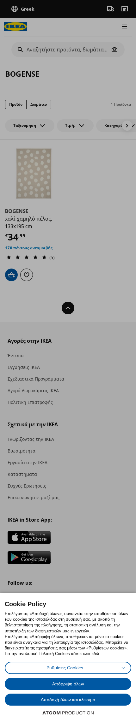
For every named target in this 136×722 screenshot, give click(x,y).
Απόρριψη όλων (68, 683)
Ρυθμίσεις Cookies (64, 667)
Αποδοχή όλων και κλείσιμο (68, 699)
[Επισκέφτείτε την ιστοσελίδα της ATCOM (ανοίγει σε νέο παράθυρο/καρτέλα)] (68, 713)
